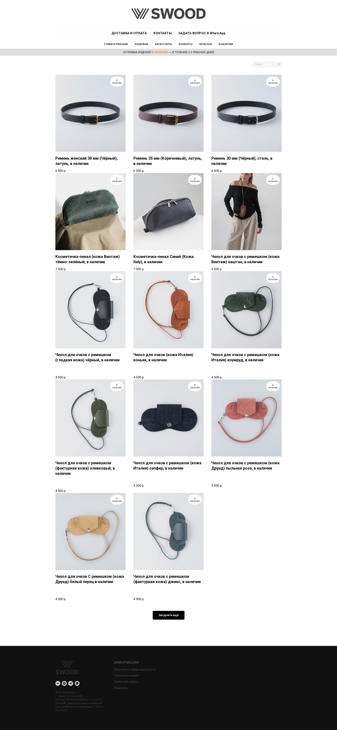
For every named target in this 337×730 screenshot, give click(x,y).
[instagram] (64, 683)
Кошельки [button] (141, 44)
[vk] (57, 683)
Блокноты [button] (186, 44)
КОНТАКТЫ (162, 33)
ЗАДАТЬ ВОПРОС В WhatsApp (201, 33)
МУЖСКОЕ (205, 44)
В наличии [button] (226, 44)
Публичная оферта (126, 681)
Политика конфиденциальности (134, 669)
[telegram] (70, 683)
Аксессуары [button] (163, 44)
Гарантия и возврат (126, 675)
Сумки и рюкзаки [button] (116, 44)
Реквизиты (121, 688)
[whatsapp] (77, 683)
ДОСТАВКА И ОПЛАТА (129, 33)
